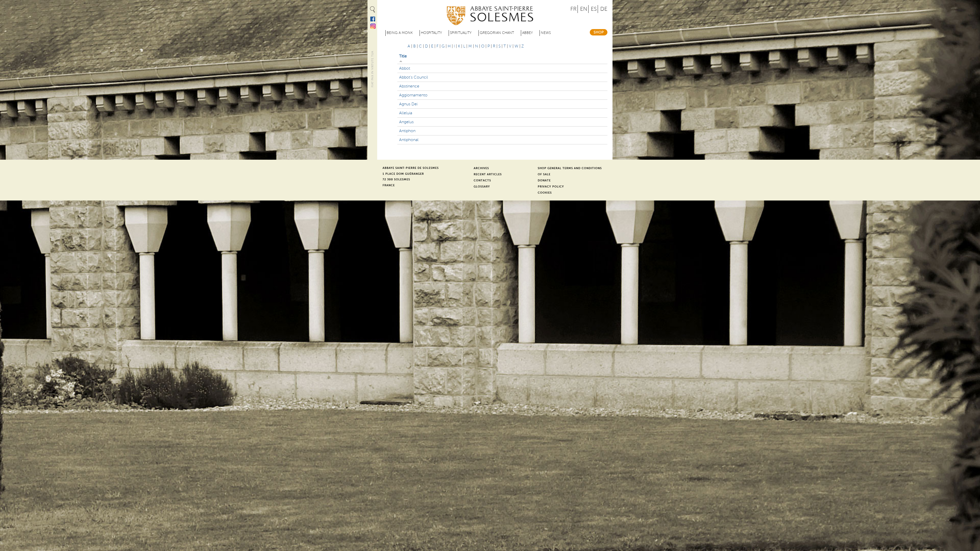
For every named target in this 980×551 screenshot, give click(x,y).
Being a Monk (400, 33)
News (546, 33)
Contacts (482, 180)
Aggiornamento (413, 95)
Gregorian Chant (497, 33)
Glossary (482, 186)
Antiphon (407, 131)
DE (603, 9)
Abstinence (409, 86)
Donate (544, 180)
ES (594, 9)
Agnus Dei (408, 104)
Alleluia (405, 113)
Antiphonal (409, 139)
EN (583, 9)
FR (573, 9)
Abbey (527, 33)
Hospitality (431, 33)
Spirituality (461, 33)
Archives (481, 168)
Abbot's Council (413, 77)
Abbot (404, 68)
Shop (599, 32)
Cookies (545, 192)
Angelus (406, 122)
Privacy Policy (551, 186)
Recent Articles (488, 174)
